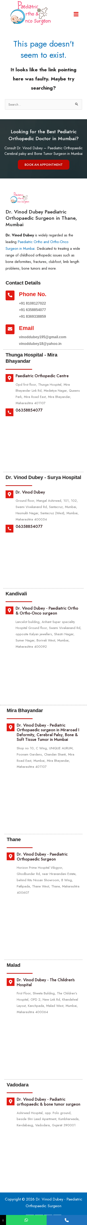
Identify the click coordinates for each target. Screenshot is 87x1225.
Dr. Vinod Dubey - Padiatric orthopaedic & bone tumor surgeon (48, 1101)
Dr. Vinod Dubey (30, 492)
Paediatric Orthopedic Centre (42, 376)
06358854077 (29, 410)
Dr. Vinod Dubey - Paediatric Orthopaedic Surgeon (42, 856)
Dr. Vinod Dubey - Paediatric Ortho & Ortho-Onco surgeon (47, 610)
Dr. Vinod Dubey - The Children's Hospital (46, 982)
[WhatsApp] (26, 1220)
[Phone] (67, 1220)
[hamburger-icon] (76, 14)
